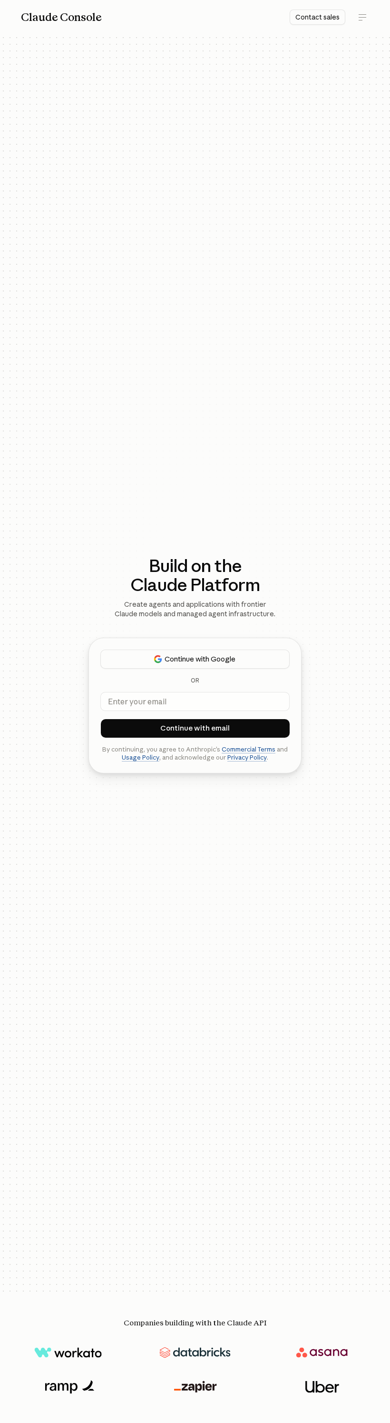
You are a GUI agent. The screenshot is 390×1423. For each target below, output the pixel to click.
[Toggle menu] (362, 17)
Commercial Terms (248, 749)
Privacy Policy (247, 757)
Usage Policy (140, 757)
